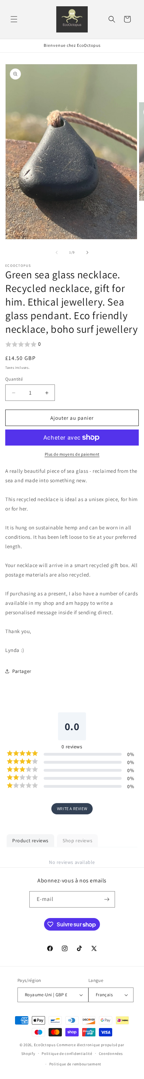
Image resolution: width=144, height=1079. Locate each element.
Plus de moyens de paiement (72, 454)
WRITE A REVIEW (72, 808)
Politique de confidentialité (67, 1053)
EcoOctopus (45, 1044)
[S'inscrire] (107, 899)
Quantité (14, 379)
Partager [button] (21, 671)
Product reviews (30, 840)
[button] (14, 19)
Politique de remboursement (75, 1064)
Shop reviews (77, 840)
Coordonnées (111, 1053)
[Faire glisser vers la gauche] (56, 252)
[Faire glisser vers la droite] (87, 252)
